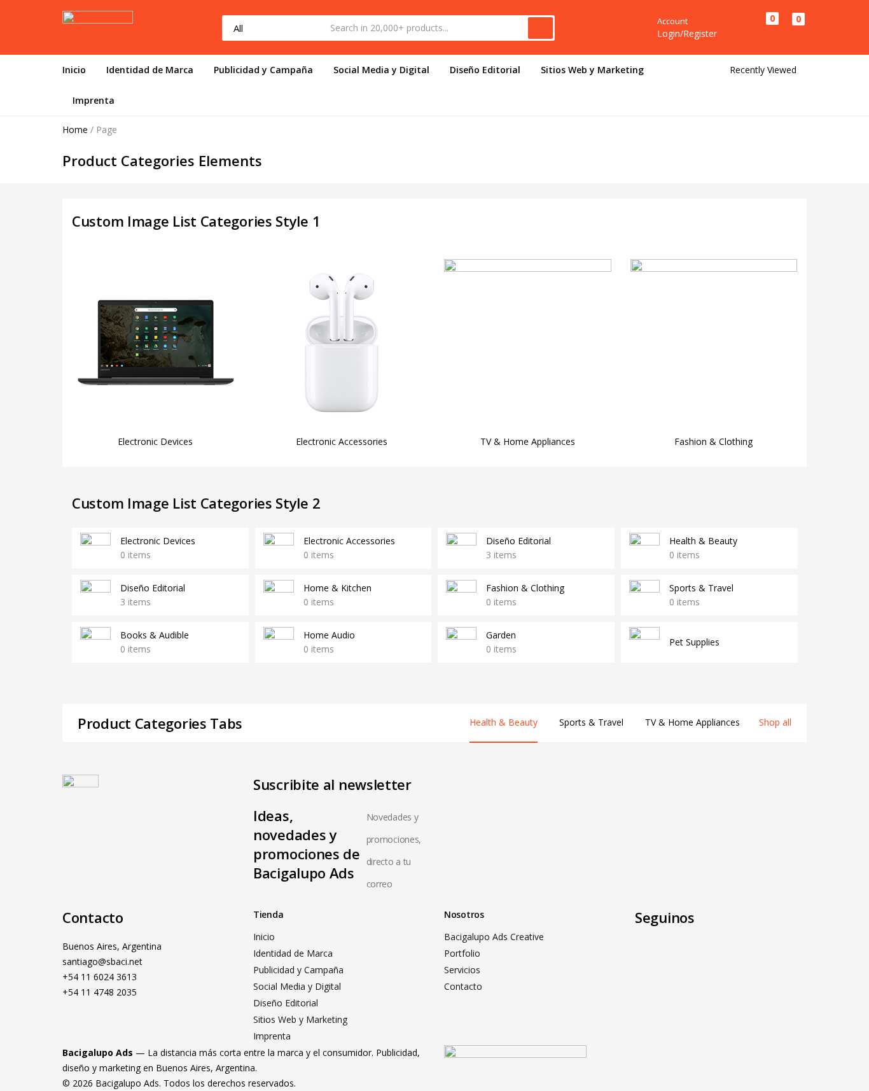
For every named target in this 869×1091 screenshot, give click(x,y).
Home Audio (329, 635)
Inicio (74, 70)
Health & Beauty (703, 541)
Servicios (462, 970)
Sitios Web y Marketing (592, 70)
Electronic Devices (155, 441)
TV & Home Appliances (527, 441)
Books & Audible (154, 635)
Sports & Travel (701, 588)
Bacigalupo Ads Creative (494, 937)
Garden (501, 635)
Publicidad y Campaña (263, 70)
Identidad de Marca (149, 70)
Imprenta (94, 100)
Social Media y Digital (381, 70)
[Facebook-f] (651, 955)
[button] (792, 28)
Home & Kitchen (337, 588)
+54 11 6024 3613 (99, 977)
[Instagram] (685, 955)
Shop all (775, 722)
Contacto (463, 986)
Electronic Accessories (341, 441)
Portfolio (462, 953)
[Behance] (719, 955)
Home (75, 129)
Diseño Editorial (485, 70)
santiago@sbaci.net (102, 961)
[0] (761, 27)
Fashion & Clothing (713, 441)
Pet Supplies (694, 642)
